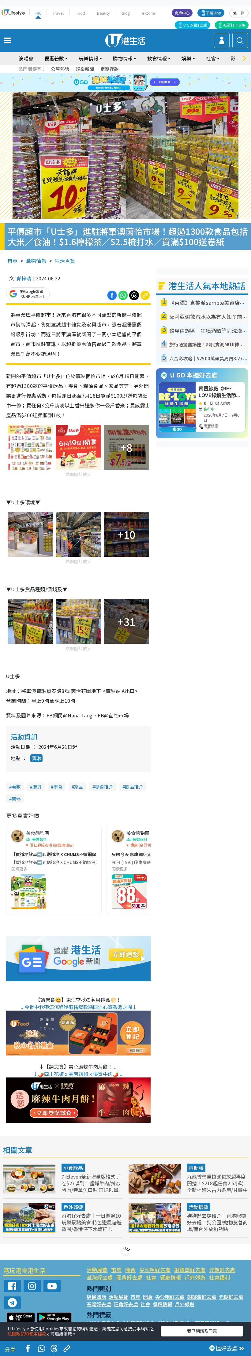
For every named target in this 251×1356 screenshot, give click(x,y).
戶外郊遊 (73, 1207)
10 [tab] (130, 83)
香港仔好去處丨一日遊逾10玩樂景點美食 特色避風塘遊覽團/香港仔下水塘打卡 (92, 1222)
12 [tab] (142, 83)
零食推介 (104, 786)
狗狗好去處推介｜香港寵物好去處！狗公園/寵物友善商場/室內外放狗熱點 (217, 1222)
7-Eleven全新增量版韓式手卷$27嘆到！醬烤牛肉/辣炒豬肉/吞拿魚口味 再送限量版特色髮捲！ (91, 1186)
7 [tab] (112, 83)
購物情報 (36, 260)
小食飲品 (73, 1168)
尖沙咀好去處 (154, 1270)
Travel (58, 13)
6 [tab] (142, 75)
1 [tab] (112, 75)
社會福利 (219, 1277)
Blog (126, 13)
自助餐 (196, 1168)
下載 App (213, 12)
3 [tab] (124, 75)
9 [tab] (124, 83)
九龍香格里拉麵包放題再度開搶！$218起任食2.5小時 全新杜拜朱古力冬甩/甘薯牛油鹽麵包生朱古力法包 (217, 1186)
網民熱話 (96, 1296)
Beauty (103, 13)
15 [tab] (130, 90)
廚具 (37, 786)
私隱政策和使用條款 (27, 1334)
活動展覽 (198, 1207)
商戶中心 (182, 12)
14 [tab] (124, 90)
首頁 (12, 260)
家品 (78, 786)
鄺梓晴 (24, 278)
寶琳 (36, 758)
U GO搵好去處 (195, 24)
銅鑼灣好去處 (189, 1270)
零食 (57, 786)
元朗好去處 (222, 1270)
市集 (116, 1270)
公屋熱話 (60, 69)
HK (38, 13)
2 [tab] (118, 75)
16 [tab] (136, 90)
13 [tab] (118, 90)
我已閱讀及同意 (202, 1331)
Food (80, 13)
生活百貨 (64, 260)
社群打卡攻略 (234, 24)
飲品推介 (134, 786)
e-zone (148, 13)
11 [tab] (136, 83)
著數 (16, 786)
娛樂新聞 (85, 69)
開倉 (130, 1270)
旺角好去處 (129, 1277)
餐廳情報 (170, 1277)
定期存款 (109, 69)
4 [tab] (130, 75)
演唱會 (26, 58)
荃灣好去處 (100, 1277)
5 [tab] (136, 75)
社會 (151, 1277)
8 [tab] (118, 83)
